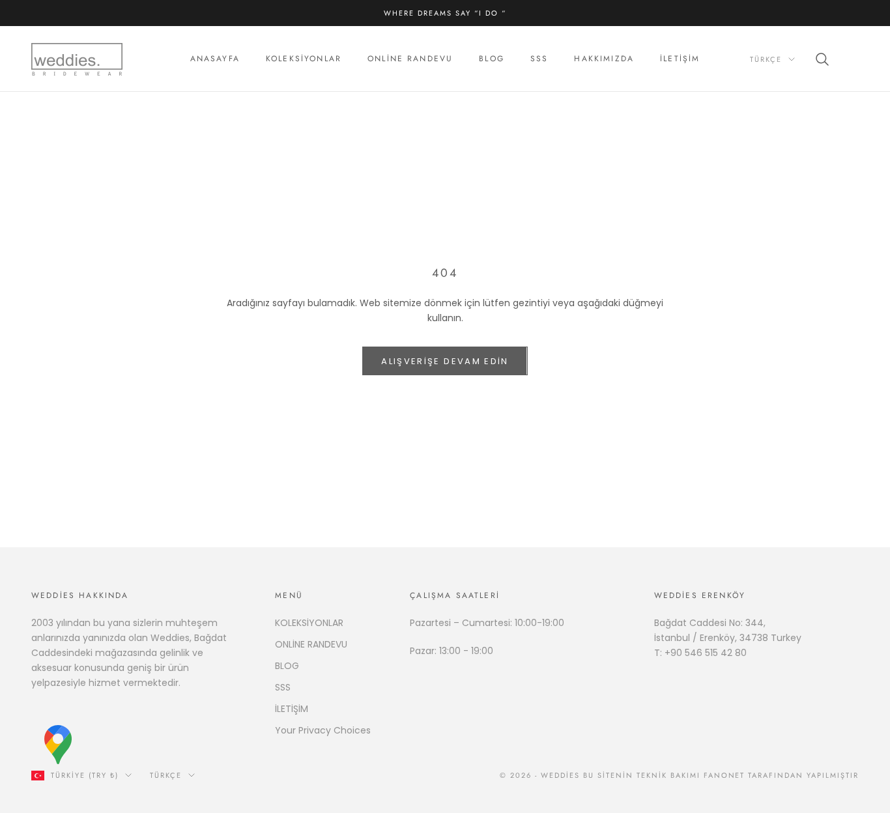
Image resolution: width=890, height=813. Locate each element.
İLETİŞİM (291, 708)
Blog (491, 59)
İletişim (680, 59)
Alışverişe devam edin (444, 361)
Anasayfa (215, 59)
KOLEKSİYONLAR (309, 622)
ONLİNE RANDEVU (311, 644)
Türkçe (766, 59)
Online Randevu (410, 59)
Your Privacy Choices (323, 730)
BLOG (287, 665)
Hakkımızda (604, 59)
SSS (539, 59)
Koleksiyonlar (303, 59)
